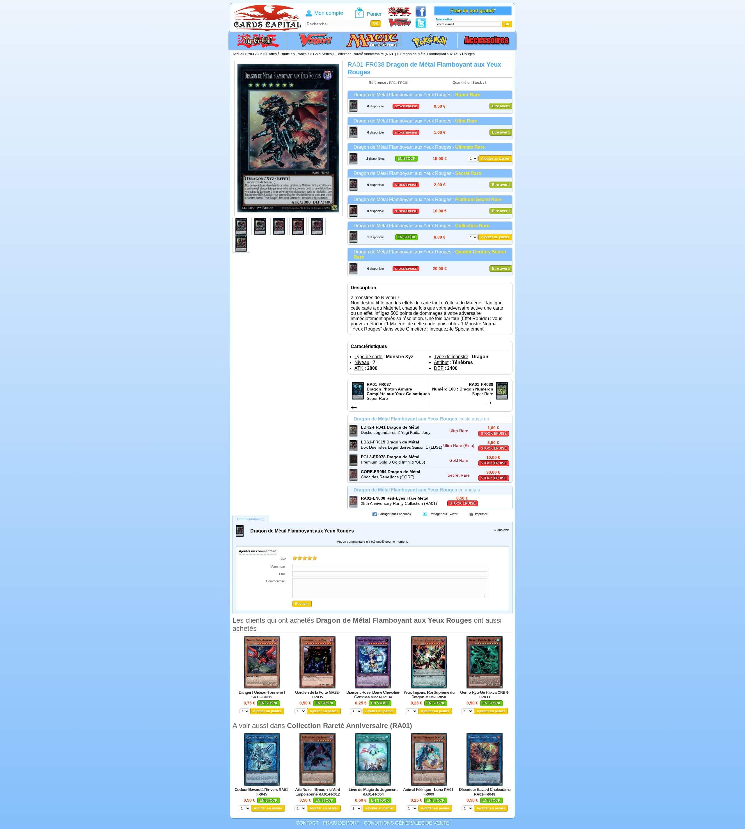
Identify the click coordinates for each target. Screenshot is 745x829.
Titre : (283, 574)
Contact (307, 823)
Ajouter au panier (495, 159)
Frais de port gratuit (472, 10)
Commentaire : (276, 581)
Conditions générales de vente (406, 823)
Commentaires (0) (251, 519)
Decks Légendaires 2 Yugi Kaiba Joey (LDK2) (395, 432)
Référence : (379, 83)
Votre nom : (279, 566)
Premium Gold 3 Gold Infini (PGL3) (393, 462)
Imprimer (481, 514)
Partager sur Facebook (394, 514)
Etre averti (501, 106)
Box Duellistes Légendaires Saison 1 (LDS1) (401, 447)
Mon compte (328, 13)
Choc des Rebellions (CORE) (387, 477)
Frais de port (341, 823)
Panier (374, 14)
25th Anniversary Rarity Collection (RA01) (399, 503)
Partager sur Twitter (443, 514)
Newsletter (444, 19)
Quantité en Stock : (468, 83)
